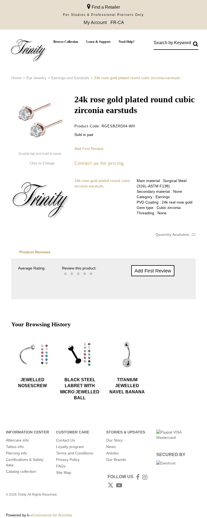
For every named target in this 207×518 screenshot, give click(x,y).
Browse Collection (65, 42)
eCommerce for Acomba (51, 515)
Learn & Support (98, 42)
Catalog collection (21, 471)
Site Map (63, 472)
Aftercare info (17, 440)
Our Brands (116, 459)
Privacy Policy (68, 459)
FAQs (60, 466)
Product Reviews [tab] (34, 252)
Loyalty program (70, 446)
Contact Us (65, 440)
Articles (112, 453)
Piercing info (16, 453)
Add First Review (88, 148)
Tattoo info (15, 446)
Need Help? (126, 42)
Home (16, 78)
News (111, 446)
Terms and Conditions (74, 453)
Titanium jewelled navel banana (127, 385)
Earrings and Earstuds (70, 78)
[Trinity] (28, 51)
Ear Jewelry (36, 78)
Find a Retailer (105, 7)
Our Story (114, 440)
